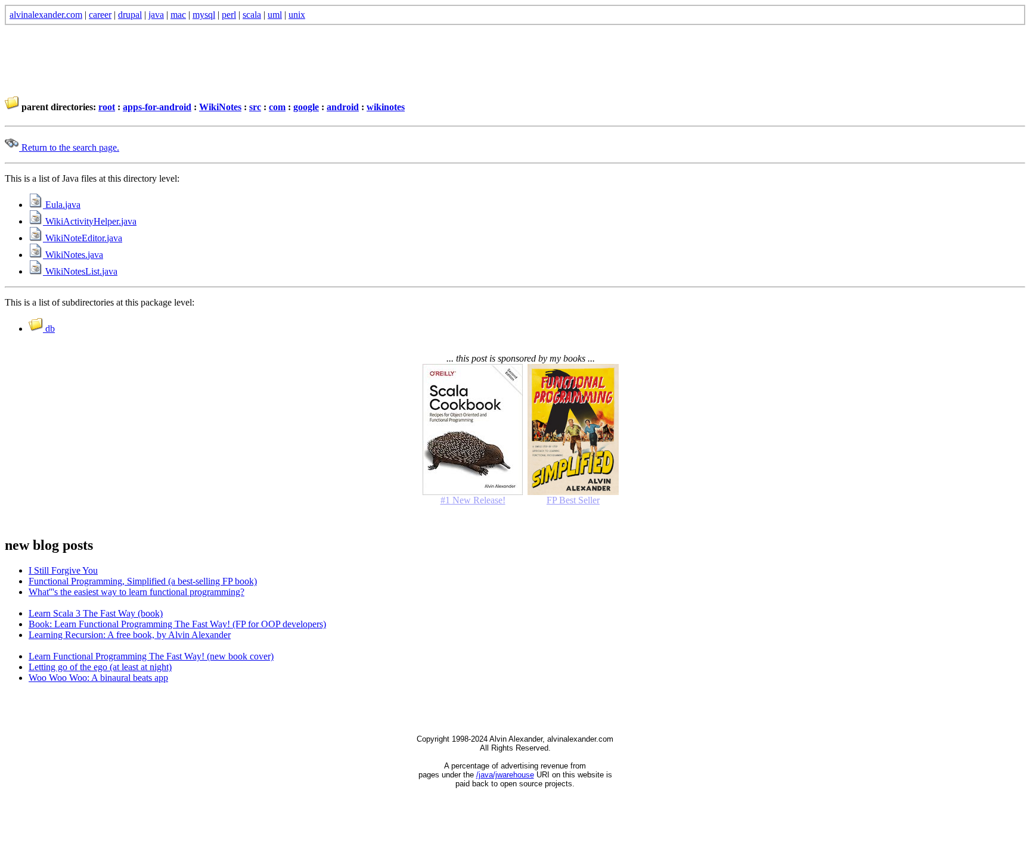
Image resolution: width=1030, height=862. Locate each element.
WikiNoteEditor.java (82, 238)
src (255, 107)
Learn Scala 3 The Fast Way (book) (96, 613)
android (343, 107)
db (49, 328)
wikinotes (386, 107)
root (106, 107)
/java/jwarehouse (505, 774)
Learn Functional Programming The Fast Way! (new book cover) (151, 656)
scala (252, 15)
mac (178, 15)
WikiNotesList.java (80, 271)
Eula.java (61, 205)
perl (229, 15)
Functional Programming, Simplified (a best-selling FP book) (143, 581)
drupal (130, 15)
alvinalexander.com (46, 15)
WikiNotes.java (73, 255)
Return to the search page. (69, 147)
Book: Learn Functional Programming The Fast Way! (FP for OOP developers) (177, 624)
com (277, 107)
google (306, 107)
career (100, 15)
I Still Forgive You (63, 570)
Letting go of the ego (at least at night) (100, 667)
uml (275, 15)
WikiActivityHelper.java (89, 221)
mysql (204, 15)
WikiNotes (220, 107)
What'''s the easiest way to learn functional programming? (136, 592)
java (156, 15)
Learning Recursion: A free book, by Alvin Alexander (130, 635)
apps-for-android (157, 107)
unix (296, 15)
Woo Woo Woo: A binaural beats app (98, 678)
